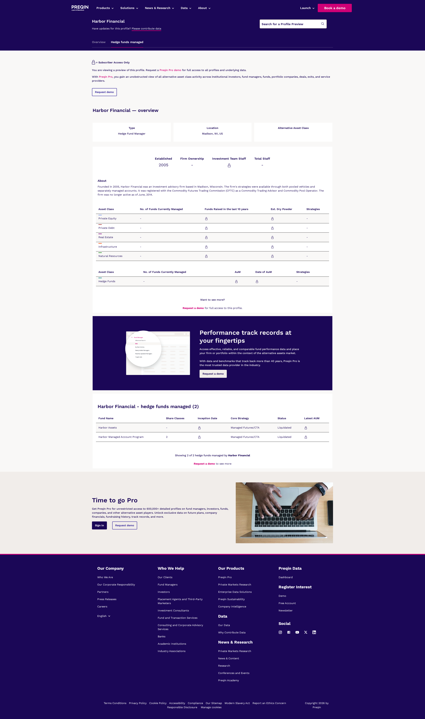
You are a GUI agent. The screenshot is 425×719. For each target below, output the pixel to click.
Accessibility (177, 703)
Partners (102, 591)
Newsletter (286, 610)
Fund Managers (167, 584)
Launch (305, 8)
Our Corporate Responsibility (116, 584)
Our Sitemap (214, 703)
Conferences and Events (233, 673)
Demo (282, 595)
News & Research (157, 8)
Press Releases (106, 599)
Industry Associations (171, 651)
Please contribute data (146, 28)
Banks (161, 636)
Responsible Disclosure (182, 707)
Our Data (224, 625)
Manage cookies (211, 707)
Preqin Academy (228, 680)
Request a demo (193, 308)
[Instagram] (280, 633)
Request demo (104, 92)
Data (184, 8)
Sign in (99, 525)
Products (103, 8)
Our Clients (165, 577)
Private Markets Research (234, 584)
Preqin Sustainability (231, 599)
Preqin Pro (105, 76)
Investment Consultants (173, 610)
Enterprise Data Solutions (235, 591)
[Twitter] (305, 633)
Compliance (195, 703)
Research (224, 665)
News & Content (228, 658)
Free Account (287, 603)
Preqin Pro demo (170, 70)
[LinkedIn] (314, 633)
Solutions (127, 8)
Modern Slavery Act (237, 703)
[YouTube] (297, 633)
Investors (164, 591)
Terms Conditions (115, 703)
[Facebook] (289, 633)
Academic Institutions (172, 643)
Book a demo (334, 8)
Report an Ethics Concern (269, 703)
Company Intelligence (232, 606)
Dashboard (286, 577)
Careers (102, 606)
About (202, 8)
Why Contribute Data (232, 632)
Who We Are (105, 577)
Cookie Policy (158, 703)
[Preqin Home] (79, 8)
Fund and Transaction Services (177, 617)
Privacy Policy (138, 703)
